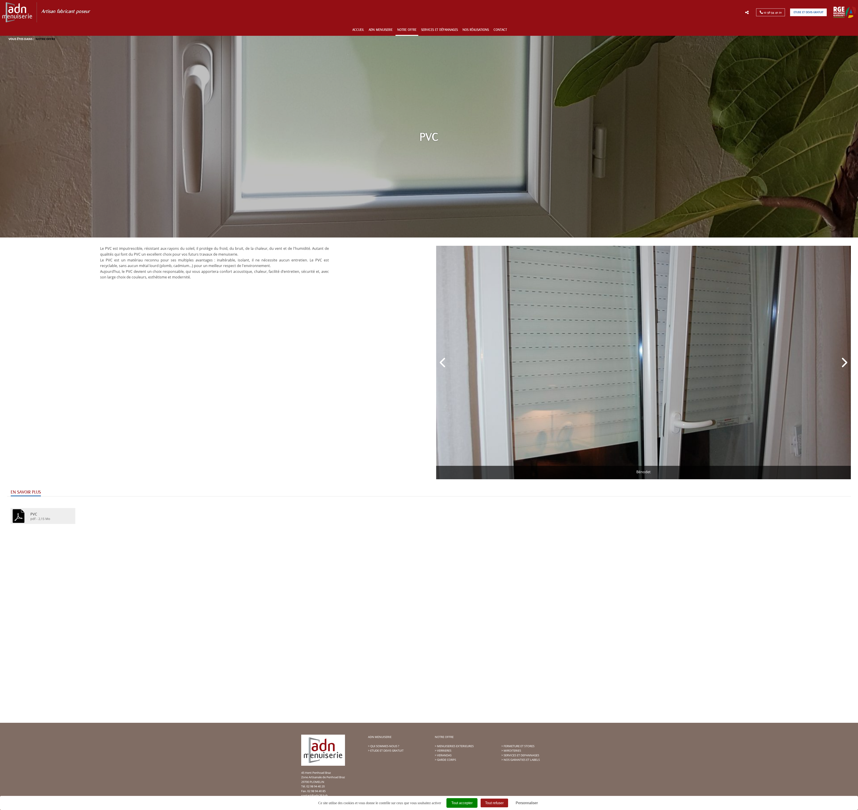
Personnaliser (527, 803)
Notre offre (406, 30)
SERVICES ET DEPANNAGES (521, 755)
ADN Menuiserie (381, 30)
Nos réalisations (476, 30)
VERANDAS (444, 755)
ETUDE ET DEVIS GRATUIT (387, 751)
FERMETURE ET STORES (519, 746)
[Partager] (747, 12)
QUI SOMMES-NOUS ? (384, 746)
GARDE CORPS (446, 760)
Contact (500, 30)
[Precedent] (443, 362)
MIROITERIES (512, 751)
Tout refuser (494, 803)
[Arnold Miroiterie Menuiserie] (304, 30)
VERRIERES (444, 751)
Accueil (358, 30)
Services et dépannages (439, 30)
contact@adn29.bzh (314, 795)
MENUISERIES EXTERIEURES (455, 746)
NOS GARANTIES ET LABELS (522, 760)
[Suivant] (844, 362)
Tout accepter (462, 803)
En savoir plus (26, 492)
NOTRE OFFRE (444, 737)
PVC (33, 513)
